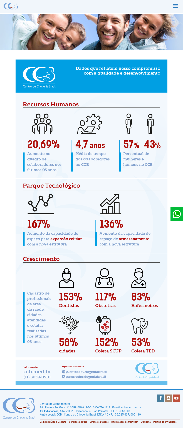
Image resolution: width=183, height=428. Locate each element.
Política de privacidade (165, 422)
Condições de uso (78, 422)
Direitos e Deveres (99, 422)
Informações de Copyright (124, 422)
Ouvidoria (146, 422)
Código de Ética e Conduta (53, 422)
